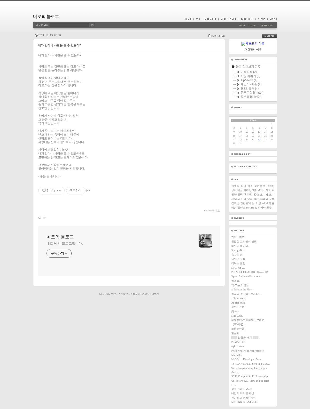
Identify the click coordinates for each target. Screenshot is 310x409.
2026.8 (253, 120)
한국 (243, 198)
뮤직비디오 (264, 190)
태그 (101, 293)
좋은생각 (259, 185)
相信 (256, 194)
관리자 (145, 293)
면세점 (270, 185)
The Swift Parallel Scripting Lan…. (251, 363)
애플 (240, 190)
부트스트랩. (238, 306)
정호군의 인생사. (241, 388)
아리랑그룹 (250, 190)
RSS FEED (273, 36)
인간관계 (245, 203)
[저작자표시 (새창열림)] (87, 190)
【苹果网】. (238, 324)
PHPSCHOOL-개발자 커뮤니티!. (250, 272)
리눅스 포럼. (238, 263)
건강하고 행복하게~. (243, 397)
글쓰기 (155, 293)
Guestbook (247, 19)
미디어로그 (112, 293)
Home (189, 19)
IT (245, 194)
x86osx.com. (238, 298)
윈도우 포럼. (238, 258)
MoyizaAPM (261, 198)
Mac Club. (237, 315)
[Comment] (43, 217)
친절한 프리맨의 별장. (244, 241)
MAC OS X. (238, 267)
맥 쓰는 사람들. (240, 285)
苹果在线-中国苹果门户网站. (248, 320)
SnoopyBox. (238, 250)
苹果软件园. (238, 328)
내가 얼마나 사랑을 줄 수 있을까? (59, 45)
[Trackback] (39, 217)
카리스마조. (238, 237)
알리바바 (260, 207)
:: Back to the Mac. (241, 289)
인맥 (240, 194)
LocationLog (228, 19)
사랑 (258, 203)
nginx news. (238, 346)
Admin (261, 19)
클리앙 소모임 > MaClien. (246, 293)
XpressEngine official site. (246, 276)
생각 (234, 190)
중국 (250, 198)
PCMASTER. (238, 341)
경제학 (235, 185)
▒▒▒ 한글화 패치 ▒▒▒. (245, 337)
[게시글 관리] (59, 190)
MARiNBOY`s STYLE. (244, 402)
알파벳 (241, 207)
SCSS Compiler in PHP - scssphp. (250, 376)
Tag (197, 19)
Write (272, 19)
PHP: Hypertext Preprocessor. (247, 350)
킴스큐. (235, 280)
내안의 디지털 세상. (243, 393)
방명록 (136, 293)
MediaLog (210, 19)
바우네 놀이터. (240, 245)
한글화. (235, 333)
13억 (250, 194)
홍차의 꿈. (237, 254)
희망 (243, 185)
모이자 (264, 194)
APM (265, 203)
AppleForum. (238, 302)
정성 (271, 198)
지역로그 (125, 293)
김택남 (235, 203)
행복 (250, 185)
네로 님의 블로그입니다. (64, 243)
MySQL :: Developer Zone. (246, 359)
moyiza (250, 207)
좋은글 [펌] (218, 35)
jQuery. (235, 311)
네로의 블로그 (46, 16)
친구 (269, 207)
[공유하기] (53, 190)
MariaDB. (236, 354)
